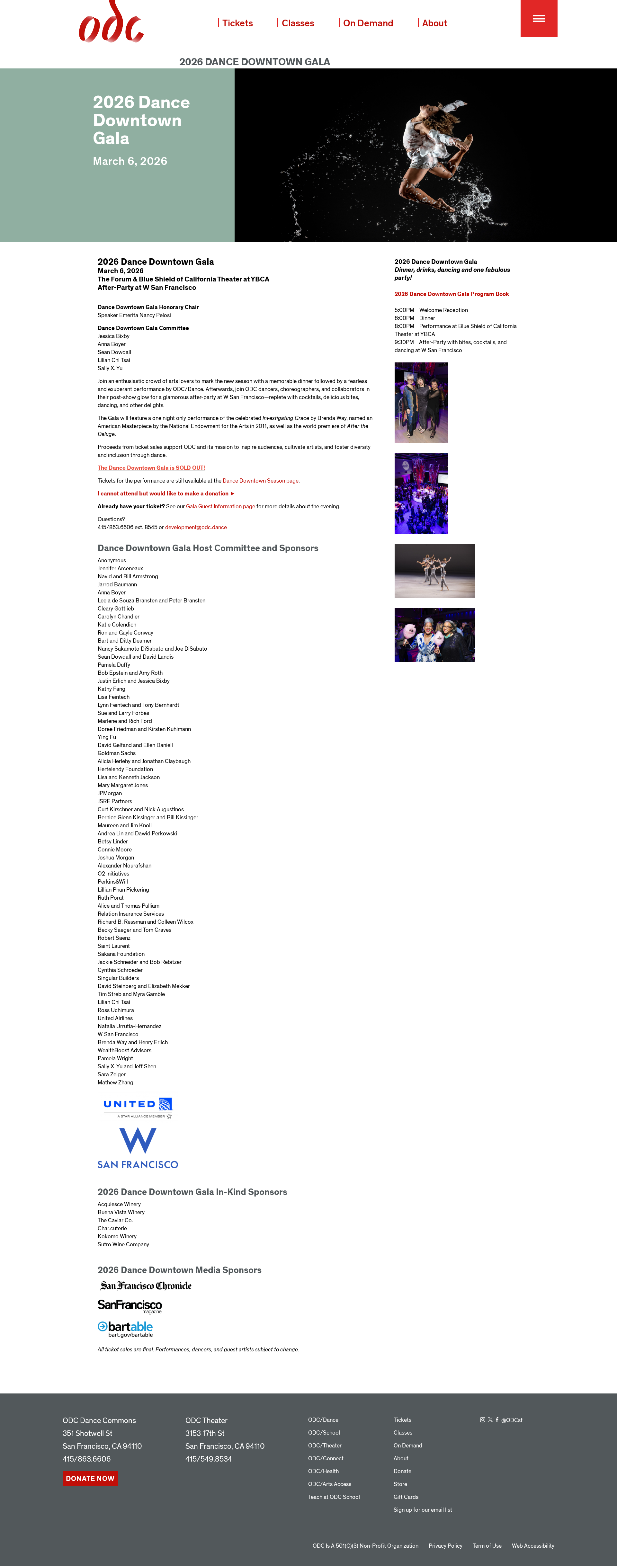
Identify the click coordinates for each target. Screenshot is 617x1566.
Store (400, 1484)
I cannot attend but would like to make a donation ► (167, 493)
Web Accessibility (533, 1546)
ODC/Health (323, 1471)
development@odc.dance (196, 527)
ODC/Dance (323, 1420)
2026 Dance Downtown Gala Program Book (452, 294)
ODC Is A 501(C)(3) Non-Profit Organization (365, 1546)
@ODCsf (512, 1420)
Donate (402, 1471)
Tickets (237, 23)
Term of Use (487, 1546)
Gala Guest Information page (220, 506)
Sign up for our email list (423, 1510)
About (434, 23)
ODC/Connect (326, 1458)
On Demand (368, 23)
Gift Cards (406, 1497)
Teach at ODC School (334, 1497)
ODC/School (324, 1433)
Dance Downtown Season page (261, 481)
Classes (298, 23)
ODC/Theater (325, 1445)
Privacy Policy (445, 1546)
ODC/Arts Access (329, 1484)
